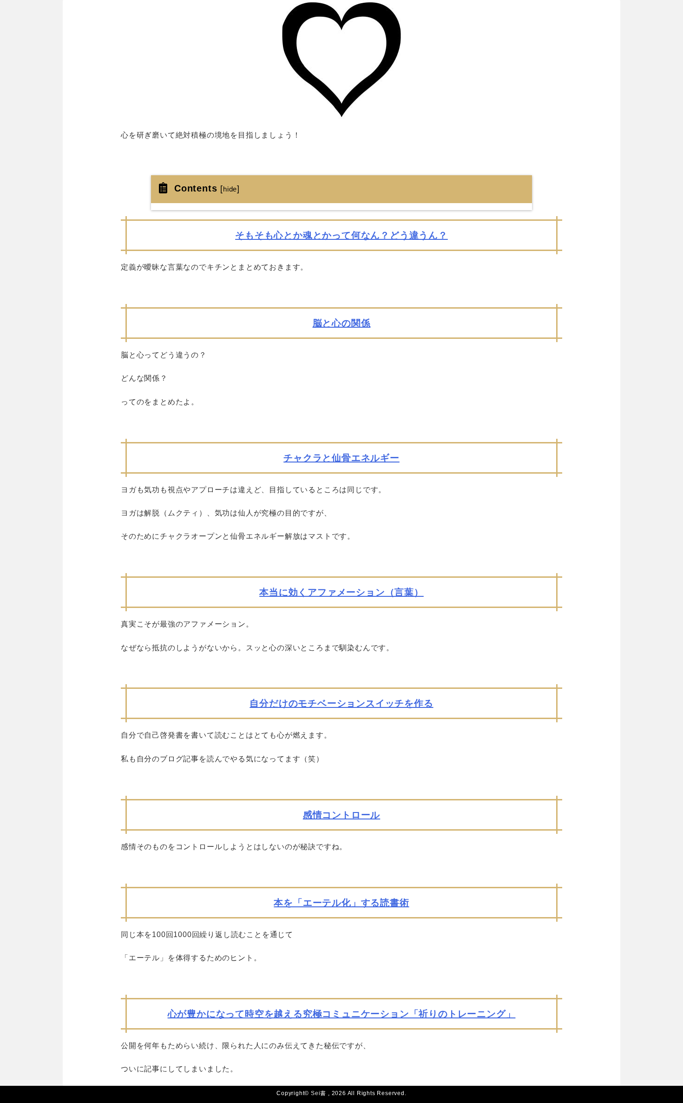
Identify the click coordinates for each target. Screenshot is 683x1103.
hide (230, 189)
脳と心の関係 (342, 323)
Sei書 (318, 1093)
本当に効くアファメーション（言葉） (341, 592)
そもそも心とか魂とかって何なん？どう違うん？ (341, 235)
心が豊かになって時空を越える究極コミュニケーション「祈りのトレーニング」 (342, 1014)
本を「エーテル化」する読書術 (341, 903)
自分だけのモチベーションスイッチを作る (341, 703)
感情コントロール (341, 815)
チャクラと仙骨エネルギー (341, 458)
